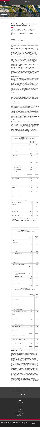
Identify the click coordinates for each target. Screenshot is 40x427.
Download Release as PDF (16, 135)
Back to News (4, 22)
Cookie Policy (15, 424)
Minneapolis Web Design (20, 415)
